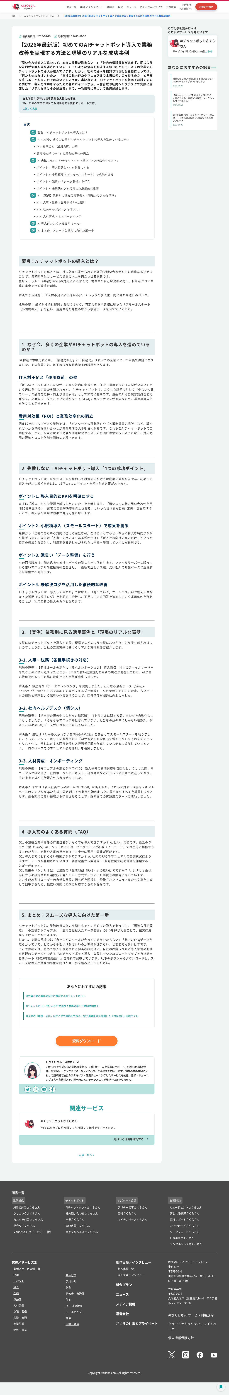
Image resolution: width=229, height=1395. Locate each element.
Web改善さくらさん (78, 1225)
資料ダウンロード (86, 1040)
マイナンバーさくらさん (132, 1219)
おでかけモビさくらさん (184, 1225)
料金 (120, 7)
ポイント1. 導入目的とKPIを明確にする (63, 167)
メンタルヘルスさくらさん (82, 1232)
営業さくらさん (75, 1219)
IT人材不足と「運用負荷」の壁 (57, 146)
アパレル (71, 1281)
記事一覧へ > (86, 1155)
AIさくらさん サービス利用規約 (191, 1315)
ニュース (131, 7)
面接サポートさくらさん (184, 1219)
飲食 (68, 1287)
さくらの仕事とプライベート (137, 1323)
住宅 (68, 1299)
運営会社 (122, 1314)
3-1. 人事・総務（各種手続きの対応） (62, 202)
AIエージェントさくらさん (186, 1207)
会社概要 (171, 7)
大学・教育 (72, 1324)
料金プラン (124, 1284)
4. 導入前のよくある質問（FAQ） (60, 223)
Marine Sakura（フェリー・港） (32, 1232)
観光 (16, 1287)
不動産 (17, 1299)
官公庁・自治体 (75, 1293)
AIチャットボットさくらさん (39, 15)
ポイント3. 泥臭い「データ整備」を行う (63, 181)
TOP (14, 15)
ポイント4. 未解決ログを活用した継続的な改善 (68, 188)
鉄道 (68, 1318)
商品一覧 (72, 7)
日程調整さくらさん (182, 1238)
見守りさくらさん (24, 1225)
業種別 (110, 7)
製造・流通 (20, 1317)
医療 (16, 1293)
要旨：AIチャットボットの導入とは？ (63, 132)
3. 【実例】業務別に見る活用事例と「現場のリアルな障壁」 (78, 195)
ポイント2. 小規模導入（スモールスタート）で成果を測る (75, 174)
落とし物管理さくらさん (184, 1213)
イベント (18, 1281)
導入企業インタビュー (131, 1275)
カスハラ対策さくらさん (28, 1219)
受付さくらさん (127, 1213)
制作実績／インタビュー (133, 1262)
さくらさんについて (151, 7)
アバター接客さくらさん (132, 1207)
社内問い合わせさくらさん (82, 1213)
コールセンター (75, 1312)
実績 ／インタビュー (91, 7)
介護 (16, 1275)
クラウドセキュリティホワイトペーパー (192, 1326)
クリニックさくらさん (26, 1213)
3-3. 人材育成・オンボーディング (59, 216)
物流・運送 (20, 1330)
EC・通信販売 (74, 1306)
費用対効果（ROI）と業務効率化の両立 (63, 153)
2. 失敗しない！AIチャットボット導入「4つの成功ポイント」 (79, 160)
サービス (71, 1275)
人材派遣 (18, 1305)
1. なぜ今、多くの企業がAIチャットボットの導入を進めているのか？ (84, 139)
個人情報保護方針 (181, 1337)
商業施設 (18, 1324)
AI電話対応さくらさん (26, 1207)
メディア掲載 (125, 1304)
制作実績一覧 (126, 1269)
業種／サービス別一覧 (26, 1269)
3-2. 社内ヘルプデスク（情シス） (59, 209)
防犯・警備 (20, 1311)
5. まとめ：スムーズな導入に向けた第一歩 (66, 230)
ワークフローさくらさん (184, 1232)
